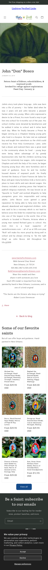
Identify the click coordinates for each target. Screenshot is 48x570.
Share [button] (6, 305)
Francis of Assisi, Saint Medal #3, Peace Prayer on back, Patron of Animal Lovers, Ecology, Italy (11, 467)
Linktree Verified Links (24, 8)
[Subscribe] (40, 521)
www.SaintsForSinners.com (24, 258)
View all (24, 487)
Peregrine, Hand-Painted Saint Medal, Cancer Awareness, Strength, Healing (35, 422)
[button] (5, 17)
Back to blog (25, 316)
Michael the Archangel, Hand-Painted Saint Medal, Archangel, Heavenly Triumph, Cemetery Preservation (12, 376)
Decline (23, 558)
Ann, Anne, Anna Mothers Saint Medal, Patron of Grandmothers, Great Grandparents (35, 466)
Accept (23, 552)
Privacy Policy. (16, 545)
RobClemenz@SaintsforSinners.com (24, 271)
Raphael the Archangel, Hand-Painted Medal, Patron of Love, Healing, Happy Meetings (34, 376)
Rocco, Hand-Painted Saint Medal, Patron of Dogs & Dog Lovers (12, 422)
